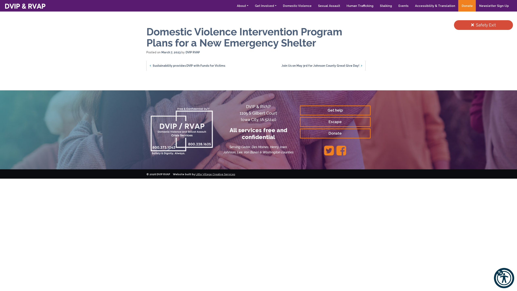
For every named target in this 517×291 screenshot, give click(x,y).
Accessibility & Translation (435, 6)
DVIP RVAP (193, 52)
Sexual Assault (329, 6)
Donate (467, 6)
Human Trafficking (360, 6)
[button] (504, 278)
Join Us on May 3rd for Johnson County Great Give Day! (321, 65)
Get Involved (264, 6)
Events (403, 6)
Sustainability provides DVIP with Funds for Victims (188, 65)
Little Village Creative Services (215, 174)
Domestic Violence (297, 6)
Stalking (386, 6)
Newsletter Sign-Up (494, 6)
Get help (335, 110)
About (241, 6)
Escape (335, 122)
